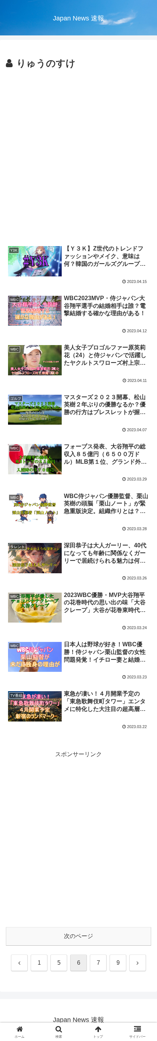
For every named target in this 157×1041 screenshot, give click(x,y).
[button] (141, 922)
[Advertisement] (78, 154)
